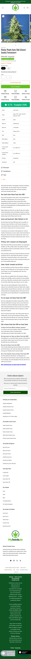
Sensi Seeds (5, 513)
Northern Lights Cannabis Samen (9, 438)
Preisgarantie (11, 56)
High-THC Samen (6, 447)
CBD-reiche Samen (6, 450)
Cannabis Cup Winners (7, 460)
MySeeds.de (10, 567)
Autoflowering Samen (7, 457)
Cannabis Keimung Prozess (8, 406)
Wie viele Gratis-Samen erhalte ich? (8, 72)
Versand (6, 60)
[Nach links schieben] (12, 45)
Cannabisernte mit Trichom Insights (10, 416)
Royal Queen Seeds (6, 526)
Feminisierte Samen (7, 453)
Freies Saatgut (6, 475)
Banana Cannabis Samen (8, 432)
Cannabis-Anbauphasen (7, 403)
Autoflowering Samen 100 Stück (9, 463)
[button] (2, 7)
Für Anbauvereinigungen (7, 504)
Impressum (16, 572)
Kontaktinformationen (24, 569)
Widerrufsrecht (23, 567)
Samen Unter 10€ (6, 479)
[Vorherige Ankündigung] (2, 1)
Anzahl (2, 74)
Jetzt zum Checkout (15, 86)
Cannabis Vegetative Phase (8, 410)
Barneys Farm (5, 516)
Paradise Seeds (6, 522)
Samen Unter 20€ (6, 482)
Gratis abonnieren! (15, 392)
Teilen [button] (4, 179)
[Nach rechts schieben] (18, 45)
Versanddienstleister (7, 501)
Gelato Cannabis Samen (7, 428)
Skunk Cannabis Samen (7, 425)
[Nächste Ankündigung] (28, 1)
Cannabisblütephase (7, 413)
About (4, 494)
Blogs (4, 497)
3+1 (3, 68)
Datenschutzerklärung (8, 569)
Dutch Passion (6, 519)
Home (4, 491)
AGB (14, 569)
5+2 (8, 68)
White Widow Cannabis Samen (9, 435)
